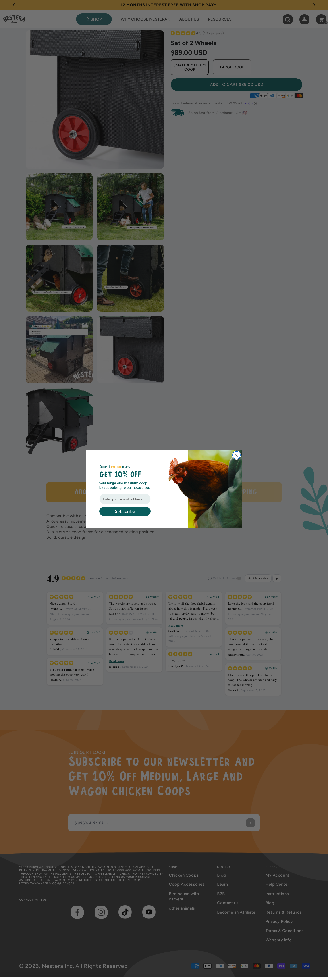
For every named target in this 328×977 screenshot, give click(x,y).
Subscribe (125, 511)
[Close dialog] (236, 455)
